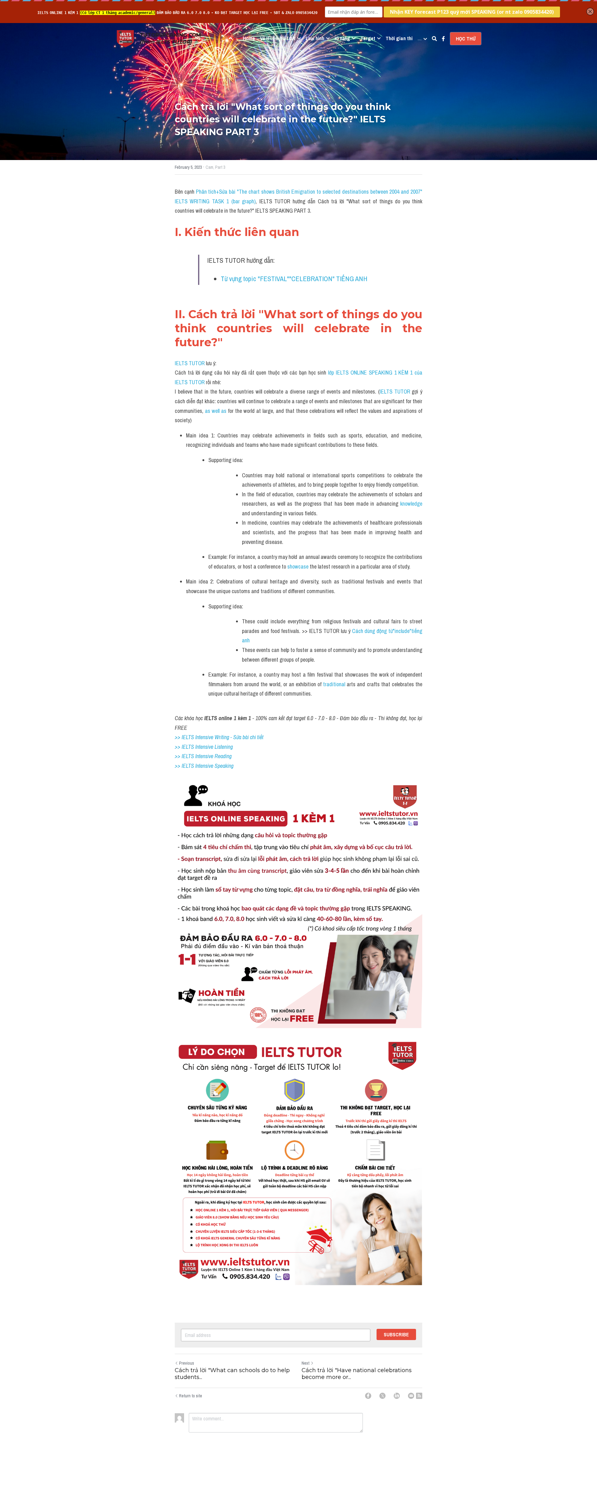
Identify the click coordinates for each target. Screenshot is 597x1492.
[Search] (434, 38)
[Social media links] (443, 38)
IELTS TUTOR (190, 363)
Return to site (190, 1396)
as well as (216, 411)
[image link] (125, 38)
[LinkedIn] (397, 1396)
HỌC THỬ (465, 38)
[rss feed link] (419, 1396)
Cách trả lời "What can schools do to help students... (232, 1374)
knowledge (411, 504)
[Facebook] (368, 1396)
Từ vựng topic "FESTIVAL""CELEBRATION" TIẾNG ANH (294, 278)
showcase (298, 566)
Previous (186, 1363)
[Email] (411, 1396)
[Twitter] (382, 1396)
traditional (334, 684)
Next (305, 1363)
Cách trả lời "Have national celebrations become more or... (357, 1374)
